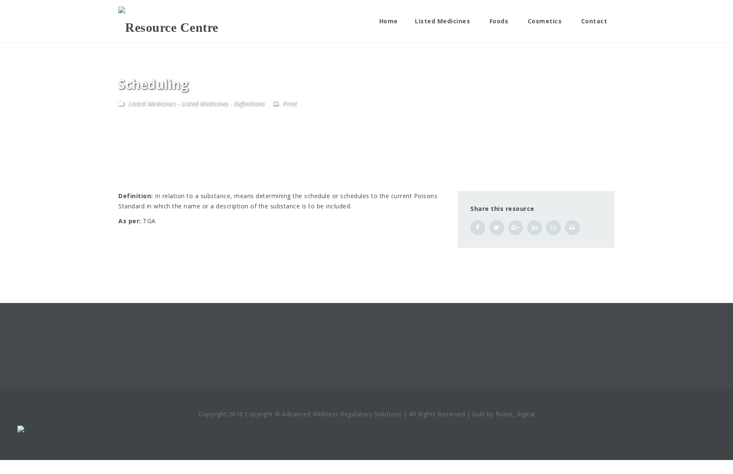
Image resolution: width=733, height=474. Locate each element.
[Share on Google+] (515, 227)
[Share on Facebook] (477, 227)
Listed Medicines (442, 21)
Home (388, 21)
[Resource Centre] (168, 21)
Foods (499, 21)
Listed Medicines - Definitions (223, 103)
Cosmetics (545, 21)
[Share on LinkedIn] (534, 227)
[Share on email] (553, 227)
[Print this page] (572, 227)
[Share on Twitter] (497, 227)
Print (289, 103)
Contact (594, 21)
